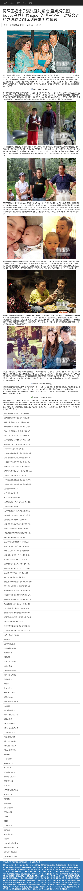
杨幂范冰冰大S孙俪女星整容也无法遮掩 (17, 617)
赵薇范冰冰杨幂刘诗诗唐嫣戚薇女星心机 (18, 599)
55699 (6, 821)
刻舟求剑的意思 (9, 644)
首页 (5, 3)
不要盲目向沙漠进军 (11, 701)
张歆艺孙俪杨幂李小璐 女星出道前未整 (17, 431)
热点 (12, 3)
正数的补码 (8, 812)
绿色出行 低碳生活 (10, 852)
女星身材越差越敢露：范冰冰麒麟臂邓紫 (18, 453)
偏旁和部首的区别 (10, 675)
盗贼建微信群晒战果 (11, 489)
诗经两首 (7, 706)
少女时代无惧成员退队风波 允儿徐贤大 (17, 462)
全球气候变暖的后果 (11, 847)
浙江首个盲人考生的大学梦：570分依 (17, 564)
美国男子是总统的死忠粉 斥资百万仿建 (17, 524)
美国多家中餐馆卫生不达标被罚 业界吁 (17, 555)
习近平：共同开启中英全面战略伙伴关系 (18, 484)
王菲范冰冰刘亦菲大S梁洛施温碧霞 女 (17, 630)
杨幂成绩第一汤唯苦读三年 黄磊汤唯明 (17, 604)
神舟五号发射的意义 (11, 790)
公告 (24, 3)
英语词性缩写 (8, 781)
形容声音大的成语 (10, 692)
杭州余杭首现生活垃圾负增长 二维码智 (17, 568)
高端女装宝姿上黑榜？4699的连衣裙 (16, 546)
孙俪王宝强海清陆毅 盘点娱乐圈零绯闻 (17, 626)
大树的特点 (8, 825)
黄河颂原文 (8, 657)
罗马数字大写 (8, 808)
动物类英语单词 (9, 772)
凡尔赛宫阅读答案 (10, 648)
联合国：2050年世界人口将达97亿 (16, 559)
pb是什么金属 (9, 834)
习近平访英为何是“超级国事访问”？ (16, 475)
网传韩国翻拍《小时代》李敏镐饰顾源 (17, 590)
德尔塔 (6, 839)
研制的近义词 (8, 763)
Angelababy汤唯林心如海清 (13, 621)
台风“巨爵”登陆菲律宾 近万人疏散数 (16, 528)
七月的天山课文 (9, 732)
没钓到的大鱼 (8, 697)
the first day (8, 768)
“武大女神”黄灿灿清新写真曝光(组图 (16, 608)
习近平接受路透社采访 (11, 506)
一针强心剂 (8, 759)
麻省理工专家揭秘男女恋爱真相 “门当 (17, 537)
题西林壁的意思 (9, 710)
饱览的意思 (8, 679)
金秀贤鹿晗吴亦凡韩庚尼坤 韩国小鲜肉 (17, 418)
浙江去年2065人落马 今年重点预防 (16, 573)
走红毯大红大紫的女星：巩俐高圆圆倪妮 (18, 471)
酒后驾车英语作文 (10, 777)
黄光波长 (7, 830)
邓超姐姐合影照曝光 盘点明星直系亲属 (17, 586)
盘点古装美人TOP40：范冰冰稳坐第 (16, 413)
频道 (30, 3)
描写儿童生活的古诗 (11, 728)
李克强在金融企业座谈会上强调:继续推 (17, 480)
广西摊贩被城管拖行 (11, 493)
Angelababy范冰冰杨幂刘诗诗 (14, 449)
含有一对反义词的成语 (11, 635)
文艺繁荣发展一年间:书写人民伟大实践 (17, 502)
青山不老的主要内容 (11, 715)
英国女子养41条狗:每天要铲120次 (15, 520)
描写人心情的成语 (10, 741)
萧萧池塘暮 (8, 666)
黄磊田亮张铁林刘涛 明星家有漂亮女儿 (17, 595)
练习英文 (7, 785)
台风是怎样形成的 (10, 746)
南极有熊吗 (8, 803)
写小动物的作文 (9, 737)
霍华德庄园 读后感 (10, 856)
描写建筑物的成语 (10, 723)
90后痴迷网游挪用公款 (12, 497)
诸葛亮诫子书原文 (10, 661)
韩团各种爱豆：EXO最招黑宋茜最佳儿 (17, 444)
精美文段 (7, 799)
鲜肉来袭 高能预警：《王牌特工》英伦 (17, 422)
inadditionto (8, 794)
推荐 (18, 3)
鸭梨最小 (7, 754)
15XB (6, 816)
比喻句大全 (8, 688)
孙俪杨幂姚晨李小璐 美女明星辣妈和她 (17, 458)
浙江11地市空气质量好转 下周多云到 (16, 542)
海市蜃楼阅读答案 (10, 670)
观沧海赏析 (8, 653)
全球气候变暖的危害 (11, 843)
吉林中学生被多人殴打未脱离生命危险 (17, 511)
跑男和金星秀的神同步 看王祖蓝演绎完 (17, 466)
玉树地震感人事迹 (10, 750)
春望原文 (7, 684)
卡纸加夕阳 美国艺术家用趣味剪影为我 (17, 533)
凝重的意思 (8, 719)
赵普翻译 (7, 639)
